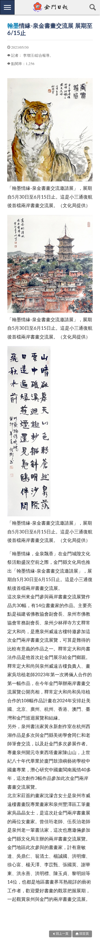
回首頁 (84, 933)
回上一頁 (62, 933)
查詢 (92, 7)
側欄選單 (7, 7)
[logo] (50, 7)
